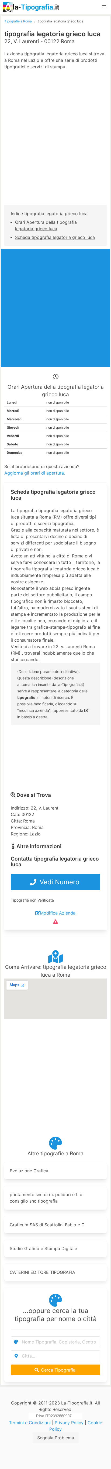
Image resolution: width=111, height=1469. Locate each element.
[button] (104, 7)
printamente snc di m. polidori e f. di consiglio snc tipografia (47, 1198)
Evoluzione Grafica (29, 1170)
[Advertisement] (55, 142)
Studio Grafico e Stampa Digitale (43, 1248)
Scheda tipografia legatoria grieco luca (55, 237)
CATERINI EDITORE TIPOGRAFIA (42, 1272)
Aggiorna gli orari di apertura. (34, 473)
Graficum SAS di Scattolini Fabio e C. (48, 1224)
